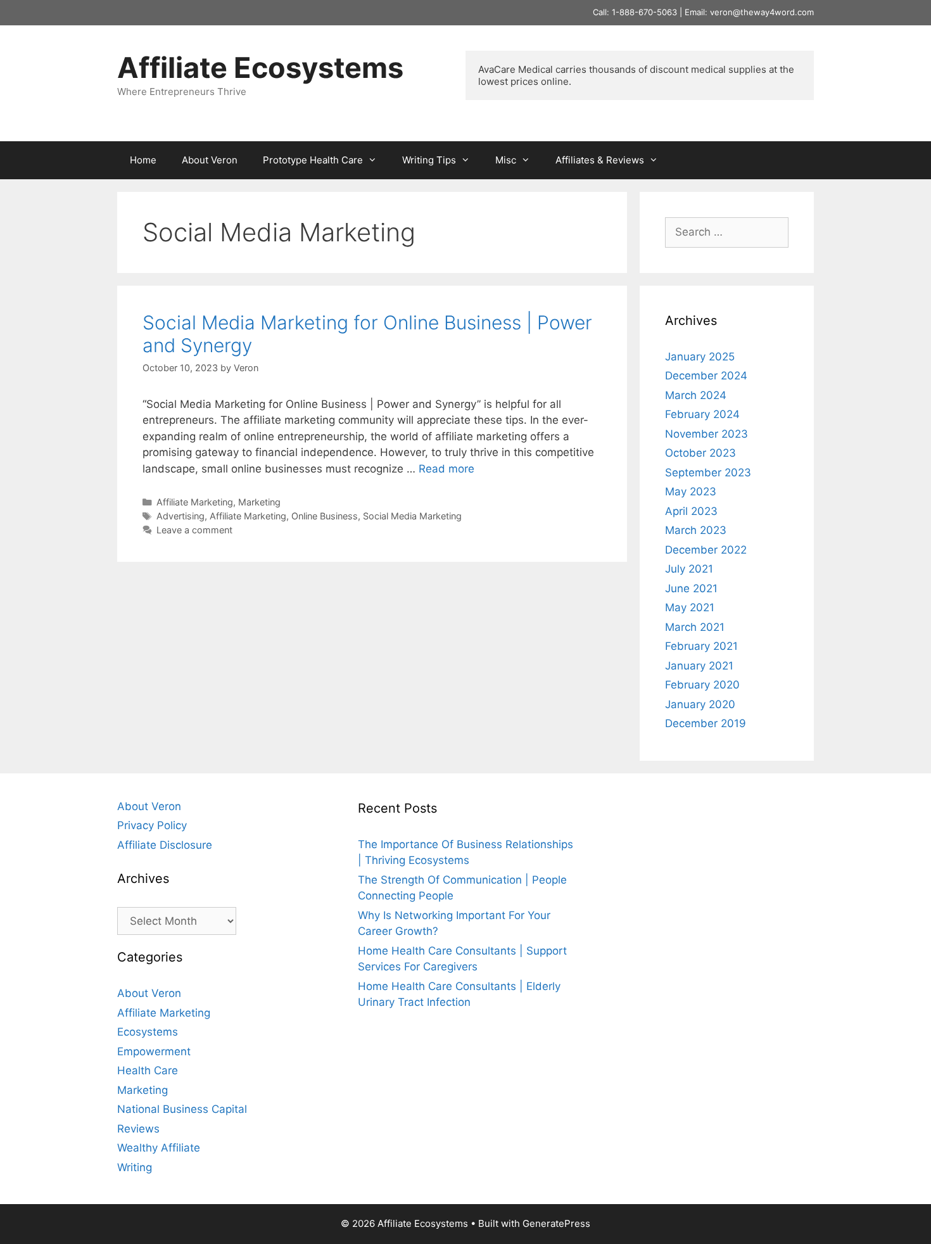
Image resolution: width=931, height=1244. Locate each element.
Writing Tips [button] (429, 160)
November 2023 (706, 434)
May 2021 (689, 607)
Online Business (324, 516)
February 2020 (702, 684)
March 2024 (695, 395)
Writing (134, 1167)
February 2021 (701, 646)
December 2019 (705, 723)
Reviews (138, 1128)
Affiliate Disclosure (164, 845)
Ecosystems (147, 1031)
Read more (446, 468)
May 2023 (690, 491)
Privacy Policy (152, 825)
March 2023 (695, 530)
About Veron (210, 160)
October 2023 (700, 453)
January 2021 (699, 665)
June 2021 (691, 588)
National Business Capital (182, 1109)
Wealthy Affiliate (158, 1147)
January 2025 (700, 356)
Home (143, 160)
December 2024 (706, 375)
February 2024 (702, 414)
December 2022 (706, 549)
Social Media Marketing (412, 516)
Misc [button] (505, 160)
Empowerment (154, 1051)
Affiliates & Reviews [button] (599, 160)
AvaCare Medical (515, 69)
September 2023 (708, 472)
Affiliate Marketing (194, 502)
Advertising (180, 516)
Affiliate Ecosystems (260, 67)
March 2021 (695, 627)
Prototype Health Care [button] (313, 160)
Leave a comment (194, 529)
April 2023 (691, 511)
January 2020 (700, 704)
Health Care (147, 1070)
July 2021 (689, 568)
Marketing (259, 502)
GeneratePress (556, 1223)
